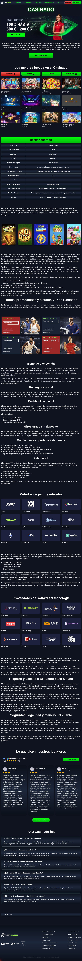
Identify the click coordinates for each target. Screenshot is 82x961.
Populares (9, 73)
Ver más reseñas (41, 820)
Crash (50, 73)
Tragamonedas (70, 73)
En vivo (29, 73)
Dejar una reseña (71, 759)
